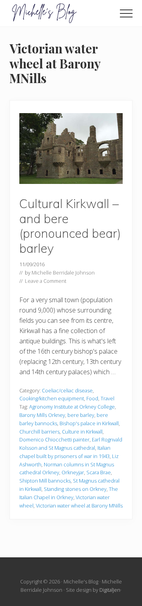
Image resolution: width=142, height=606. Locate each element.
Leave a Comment (45, 280)
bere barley (80, 415)
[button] (126, 13)
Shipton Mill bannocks (45, 480)
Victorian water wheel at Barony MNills (79, 505)
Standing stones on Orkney (75, 488)
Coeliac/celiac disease (67, 390)
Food (92, 398)
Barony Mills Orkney (42, 415)
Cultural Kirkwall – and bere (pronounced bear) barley (70, 226)
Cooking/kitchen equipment (51, 398)
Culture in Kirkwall (82, 431)
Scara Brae (98, 472)
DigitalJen (109, 589)
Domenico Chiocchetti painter (54, 439)
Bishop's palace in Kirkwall (89, 423)
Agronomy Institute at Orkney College (72, 406)
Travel (107, 398)
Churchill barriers (39, 431)
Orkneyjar (73, 472)
